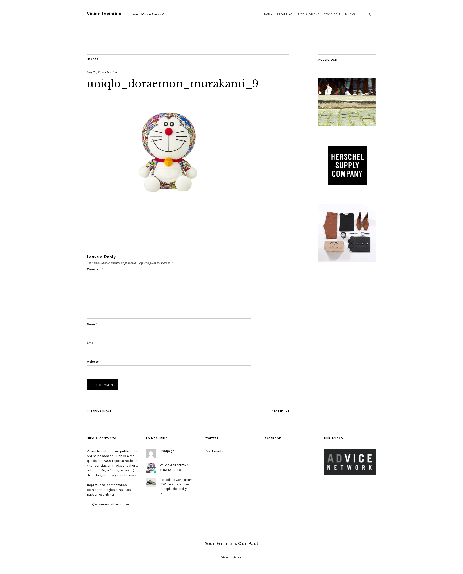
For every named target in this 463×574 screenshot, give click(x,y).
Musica (350, 14)
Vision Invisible (104, 13)
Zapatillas (285, 14)
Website (93, 361)
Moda (268, 14)
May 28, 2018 (95, 72)
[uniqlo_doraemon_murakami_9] (169, 201)
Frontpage (167, 451)
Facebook (273, 438)
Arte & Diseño (308, 14)
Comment (95, 269)
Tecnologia (332, 14)
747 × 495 (111, 72)
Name (92, 324)
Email (92, 343)
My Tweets (214, 451)
